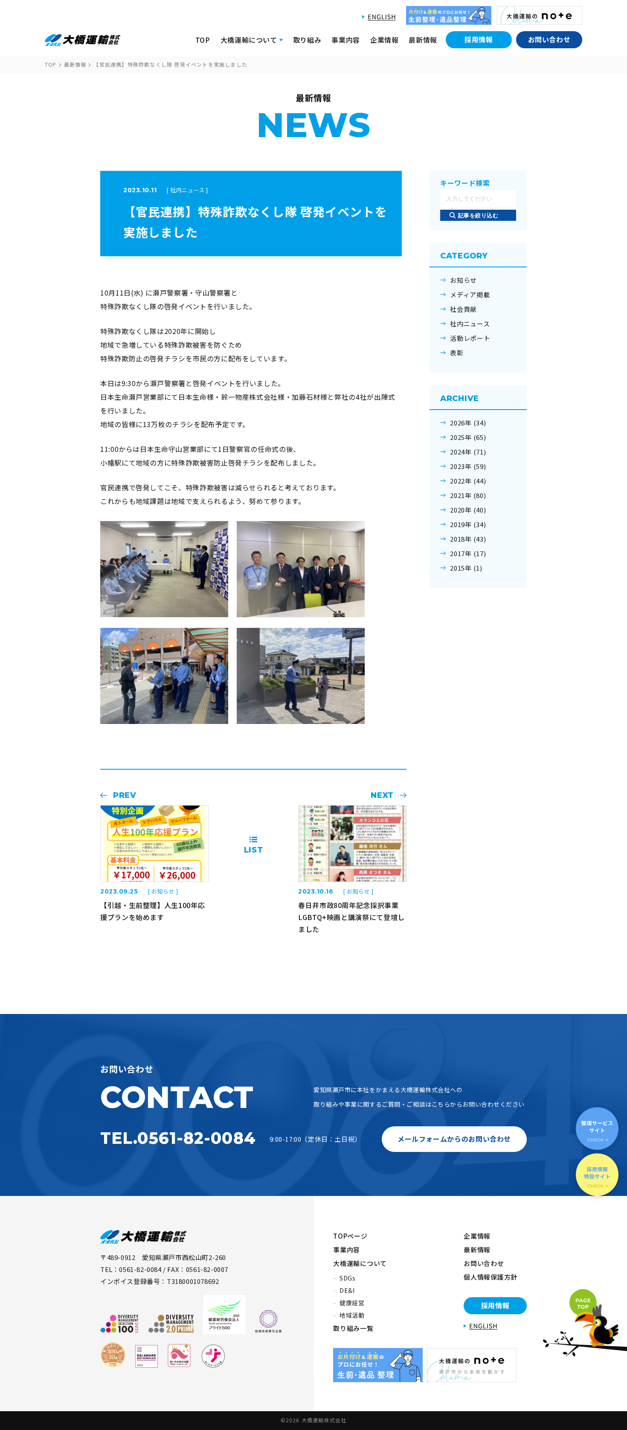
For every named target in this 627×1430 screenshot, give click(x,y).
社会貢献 (463, 309)
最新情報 (423, 40)
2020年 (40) (468, 510)
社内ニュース (470, 323)
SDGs (348, 1278)
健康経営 (352, 1302)
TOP (202, 40)
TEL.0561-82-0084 (178, 1138)
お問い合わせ (549, 39)
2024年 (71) (468, 452)
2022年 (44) (468, 481)
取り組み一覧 (353, 1328)
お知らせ (463, 280)
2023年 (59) (468, 466)
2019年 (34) (468, 524)
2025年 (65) (468, 437)
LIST (253, 850)
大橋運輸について (360, 1263)
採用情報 (478, 39)
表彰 (457, 353)
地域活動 (352, 1315)
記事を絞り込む (478, 215)
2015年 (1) (466, 568)
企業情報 (384, 40)
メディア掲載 (470, 294)
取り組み (307, 40)
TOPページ (350, 1235)
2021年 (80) (468, 495)
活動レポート (470, 338)
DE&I (347, 1290)
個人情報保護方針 (490, 1276)
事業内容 (345, 40)
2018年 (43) (468, 539)
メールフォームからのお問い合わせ (454, 1139)
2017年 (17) (468, 553)
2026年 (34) (468, 423)
